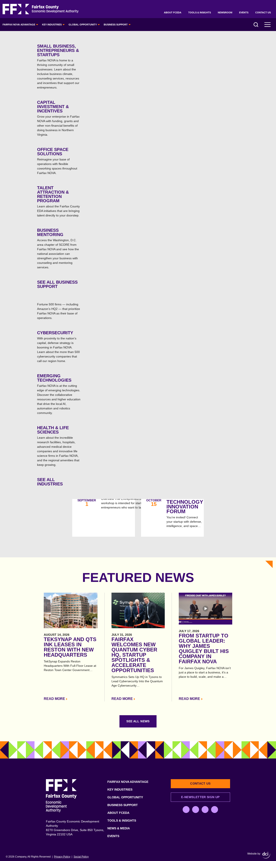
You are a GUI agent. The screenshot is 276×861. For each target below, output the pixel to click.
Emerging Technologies (58, 394)
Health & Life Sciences (58, 445)
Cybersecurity (58, 346)
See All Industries (50, 481)
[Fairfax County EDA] (40, 9)
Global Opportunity (83, 24)
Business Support (116, 24)
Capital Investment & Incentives (58, 118)
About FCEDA (172, 12)
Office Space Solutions (57, 161)
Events (243, 12)
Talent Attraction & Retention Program (58, 201)
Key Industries (52, 24)
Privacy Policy (62, 856)
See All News (137, 721)
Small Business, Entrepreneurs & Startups (58, 66)
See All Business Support (57, 284)
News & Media (118, 828)
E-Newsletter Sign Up (200, 797)
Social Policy (81, 856)
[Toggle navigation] (267, 24)
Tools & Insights (199, 12)
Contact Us (263, 12)
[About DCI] (266, 855)
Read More (54, 699)
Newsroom (225, 12)
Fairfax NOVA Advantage (19, 24)
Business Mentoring (58, 248)
